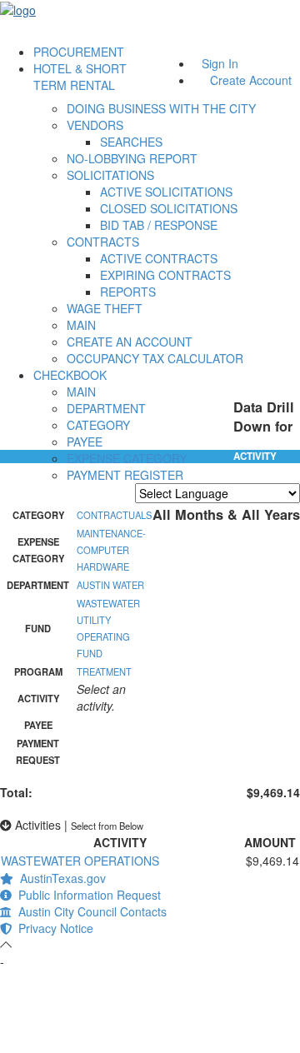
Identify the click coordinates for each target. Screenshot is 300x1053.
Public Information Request (86, 894)
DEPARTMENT (106, 408)
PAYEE (84, 441)
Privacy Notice (52, 928)
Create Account (251, 80)
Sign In (220, 63)
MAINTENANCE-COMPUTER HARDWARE (111, 549)
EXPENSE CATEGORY (127, 458)
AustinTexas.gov (59, 878)
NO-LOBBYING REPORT (132, 158)
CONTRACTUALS (114, 515)
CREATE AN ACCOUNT (129, 341)
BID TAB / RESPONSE (159, 225)
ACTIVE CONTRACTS (159, 258)
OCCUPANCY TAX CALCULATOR (155, 358)
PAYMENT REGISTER (125, 475)
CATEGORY (98, 425)
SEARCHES (131, 141)
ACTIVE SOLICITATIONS (166, 191)
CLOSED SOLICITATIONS (169, 208)
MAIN (81, 325)
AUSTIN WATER (110, 584)
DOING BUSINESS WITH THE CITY (161, 108)
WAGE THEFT (104, 308)
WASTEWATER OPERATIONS (80, 860)
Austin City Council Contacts (89, 911)
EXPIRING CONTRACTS (165, 275)
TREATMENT (104, 671)
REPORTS (128, 291)
